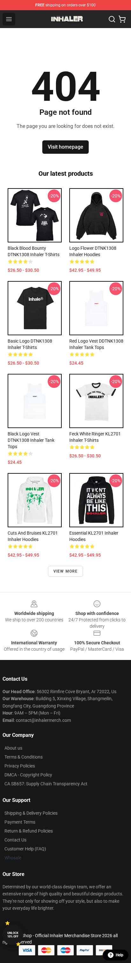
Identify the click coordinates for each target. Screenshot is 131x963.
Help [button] (119, 955)
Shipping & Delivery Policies (31, 813)
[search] (112, 19)
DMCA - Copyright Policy (28, 774)
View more (65, 571)
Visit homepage (65, 147)
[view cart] (122, 19)
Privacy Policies (19, 765)
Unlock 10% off (12, 934)
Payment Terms (19, 822)
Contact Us (15, 839)
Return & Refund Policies (28, 830)
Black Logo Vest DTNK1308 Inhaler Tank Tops (31, 440)
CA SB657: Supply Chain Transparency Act (45, 783)
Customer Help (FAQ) (25, 848)
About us (13, 748)
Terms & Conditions (23, 756)
